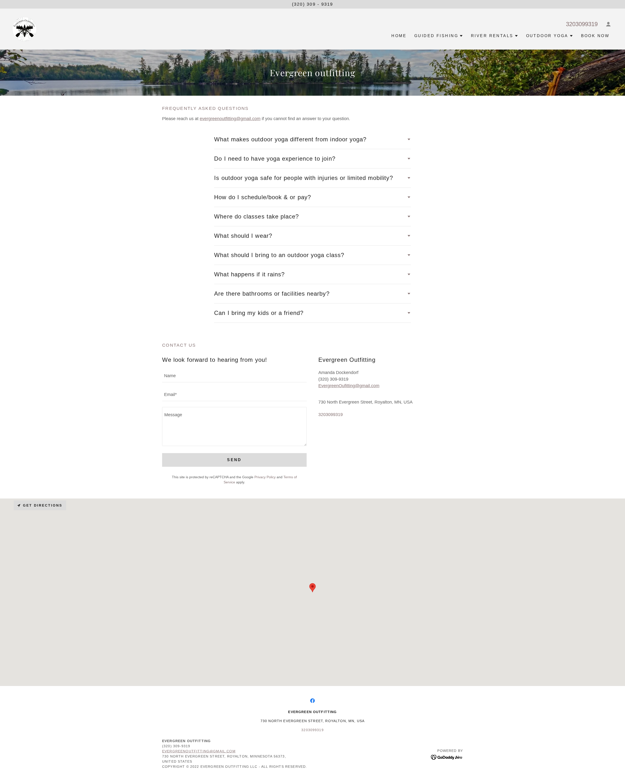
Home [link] (398, 36)
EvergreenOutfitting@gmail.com (199, 751)
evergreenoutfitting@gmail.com (230, 118)
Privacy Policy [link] (265, 477)
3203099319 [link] (582, 24)
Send (234, 460)
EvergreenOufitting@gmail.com (348, 385)
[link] (24, 28)
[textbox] (234, 375)
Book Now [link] (595, 36)
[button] (608, 24)
